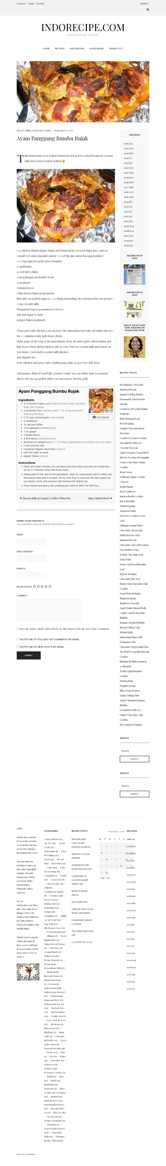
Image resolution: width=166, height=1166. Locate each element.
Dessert (48, 899)
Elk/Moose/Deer (53, 928)
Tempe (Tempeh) (53, 1120)
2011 (126, 216)
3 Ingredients (51, 839)
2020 (126, 172)
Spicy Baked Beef (98, 498)
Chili (46, 887)
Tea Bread (52, 1116)
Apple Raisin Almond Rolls (133, 608)
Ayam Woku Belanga (130, 593)
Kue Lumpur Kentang (131, 724)
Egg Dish (49, 924)
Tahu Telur (125, 559)
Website (21, 568)
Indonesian (77, 48)
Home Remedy (52, 960)
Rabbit (50, 1076)
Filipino (51, 936)
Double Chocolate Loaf (131, 554)
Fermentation (54, 931)
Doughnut (49, 907)
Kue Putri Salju (127, 501)
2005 (126, 245)
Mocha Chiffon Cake (130, 627)
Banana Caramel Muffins (132, 622)
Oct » (108, 877)
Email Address (25, 551)
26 (121, 865)
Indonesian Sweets (54, 1004)
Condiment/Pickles (54, 891)
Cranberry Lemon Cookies (133, 438)
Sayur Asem (126, 472)
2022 (126, 162)
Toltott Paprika (127, 506)
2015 (126, 196)
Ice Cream (49, 984)
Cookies (54, 895)
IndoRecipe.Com (83, 26)
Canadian (49, 875)
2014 (126, 201)
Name (20, 534)
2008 (126, 230)
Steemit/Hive (58, 1108)
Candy (63, 875)
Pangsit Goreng (128, 685)
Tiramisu (51, 1124)
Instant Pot (58, 1008)
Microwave (50, 1028)
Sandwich (49, 1084)
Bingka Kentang (128, 598)
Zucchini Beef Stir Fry (131, 443)
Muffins (48, 1032)
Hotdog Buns (126, 680)
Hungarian (96, 48)
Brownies (57, 863)
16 (107, 859)
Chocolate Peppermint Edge (134, 646)
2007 (126, 235)
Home (31, 3)
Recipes (40, 3)
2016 (126, 192)
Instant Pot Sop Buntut (131, 394)
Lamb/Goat (57, 1016)
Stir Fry (57, 1112)
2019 (126, 177)
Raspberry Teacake (129, 603)
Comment (22, 595)
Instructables (58, 1012)
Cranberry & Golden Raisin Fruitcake (80, 880)
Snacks (54, 1096)
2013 (126, 206)
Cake (49, 867)
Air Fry (48, 843)
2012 (126, 211)
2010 (126, 221)
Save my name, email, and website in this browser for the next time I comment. (64, 628)
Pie (51, 1056)
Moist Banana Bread (130, 418)
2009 (126, 226)
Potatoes (49, 1064)
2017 (126, 187)
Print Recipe (102, 417)
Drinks (48, 911)
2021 (126, 167)
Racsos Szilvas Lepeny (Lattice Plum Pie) (47, 498)
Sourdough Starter (54, 1104)
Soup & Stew (51, 1100)
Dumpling (49, 915)
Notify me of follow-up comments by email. (50, 639)
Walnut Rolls (126, 632)
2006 (126, 240)
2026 (126, 143)
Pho (63, 1052)
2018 (126, 182)
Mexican (55, 1024)
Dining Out (116, 48)
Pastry (50, 1052)
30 (107, 872)
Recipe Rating (24, 586)
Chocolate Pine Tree (130, 578)
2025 (126, 148)
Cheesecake (53, 883)
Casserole (56, 879)
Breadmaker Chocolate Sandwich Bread (81, 843)
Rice (61, 1076)
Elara (19, 1154)
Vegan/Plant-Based (54, 1128)
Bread (60, 859)
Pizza (63, 1056)
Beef (46, 859)
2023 (126, 158)
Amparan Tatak (128, 511)
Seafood (48, 1088)
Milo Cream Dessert (130, 690)
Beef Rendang (127, 423)
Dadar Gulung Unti (129, 695)
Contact (21, 3)
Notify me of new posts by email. (42, 646)
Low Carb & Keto (56, 1020)
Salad (53, 1080)
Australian (49, 851)
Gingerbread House (54, 944)
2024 (126, 153)
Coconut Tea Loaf (129, 447)
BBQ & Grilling (24, 130)
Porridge (55, 1060)
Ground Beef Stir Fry (130, 710)
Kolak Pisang (126, 486)
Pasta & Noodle (52, 1048)
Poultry (47, 130)
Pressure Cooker (53, 1072)
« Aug (102, 877)
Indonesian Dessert (54, 992)
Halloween (49, 956)
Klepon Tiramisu (128, 574)
